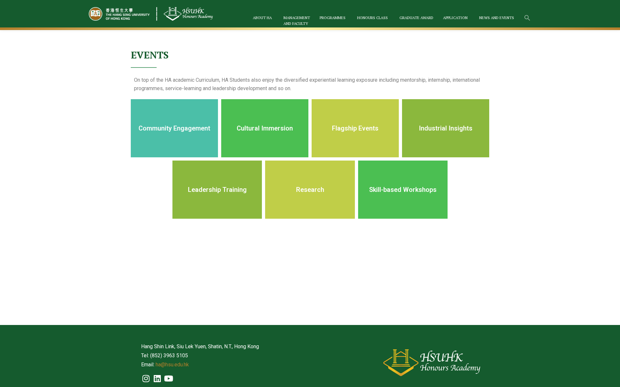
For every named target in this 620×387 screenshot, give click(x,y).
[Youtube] (168, 378)
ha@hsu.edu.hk (172, 364)
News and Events (496, 17)
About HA (262, 17)
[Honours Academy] (152, 13)
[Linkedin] (157, 378)
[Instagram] (146, 378)
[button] (527, 18)
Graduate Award (416, 17)
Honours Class (372, 17)
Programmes (333, 17)
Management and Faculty (297, 20)
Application (455, 17)
